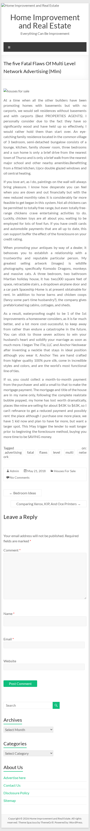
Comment (12, 550)
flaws (43, 452)
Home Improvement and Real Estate (45, 21)
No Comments (19, 477)
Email (8, 639)
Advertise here (14, 778)
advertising (13, 452)
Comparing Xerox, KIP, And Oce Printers (48, 504)
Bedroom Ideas (22, 493)
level (56, 452)
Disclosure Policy (16, 793)
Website (9, 661)
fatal (30, 452)
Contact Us (12, 785)
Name (8, 613)
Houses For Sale (65, 471)
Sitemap (9, 800)
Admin (14, 471)
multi (69, 452)
